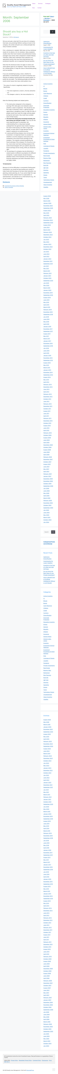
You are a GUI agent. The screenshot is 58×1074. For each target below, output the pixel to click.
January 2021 (47, 275)
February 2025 (47, 217)
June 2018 (46, 319)
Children (45, 96)
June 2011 (46, 413)
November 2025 (48, 205)
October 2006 (47, 483)
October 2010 (47, 423)
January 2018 (47, 326)
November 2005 (48, 503)
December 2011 (47, 406)
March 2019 (46, 307)
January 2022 (47, 259)
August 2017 (47, 333)
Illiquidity (45, 117)
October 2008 (47, 447)
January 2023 (47, 244)
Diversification (47, 103)
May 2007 (46, 469)
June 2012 (46, 401)
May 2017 (46, 336)
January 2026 (47, 203)
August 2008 (47, 449)
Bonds (45, 91)
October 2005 (47, 505)
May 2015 (46, 365)
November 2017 (47, 329)
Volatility (45, 187)
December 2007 (48, 459)
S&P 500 (45, 168)
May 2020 (46, 285)
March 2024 (46, 230)
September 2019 (48, 295)
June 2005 (46, 512)
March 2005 (46, 517)
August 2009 (47, 437)
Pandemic (46, 151)
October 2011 (47, 408)
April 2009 (46, 442)
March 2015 (46, 367)
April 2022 (46, 256)
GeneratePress (30, 1070)
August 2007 (47, 464)
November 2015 (47, 358)
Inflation (45, 119)
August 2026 (47, 196)
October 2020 (47, 278)
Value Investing (47, 184)
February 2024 (47, 232)
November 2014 (48, 372)
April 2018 (46, 324)
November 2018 (47, 312)
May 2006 (46, 493)
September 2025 (48, 208)
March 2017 (46, 338)
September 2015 (48, 360)
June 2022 (46, 254)
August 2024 (47, 225)
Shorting (45, 170)
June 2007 (46, 466)
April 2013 (46, 391)
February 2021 (47, 273)
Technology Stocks (48, 180)
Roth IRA (45, 165)
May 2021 (46, 268)
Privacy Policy (14, 1060)
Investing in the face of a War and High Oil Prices (49, 54)
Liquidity (45, 148)
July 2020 (46, 283)
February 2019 (47, 309)
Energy (45, 112)
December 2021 (47, 261)
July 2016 (46, 348)
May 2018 (46, 321)
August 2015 (47, 362)
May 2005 (46, 515)
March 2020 (46, 288)
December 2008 (48, 445)
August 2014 (47, 377)
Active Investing (47, 84)
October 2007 (47, 462)
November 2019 (48, 292)
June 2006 (46, 491)
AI (44, 86)
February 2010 (47, 433)
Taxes (45, 177)
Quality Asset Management (19, 5)
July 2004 (46, 522)
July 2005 (46, 510)
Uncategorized (47, 182)
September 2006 (48, 486)
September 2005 (48, 507)
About (33, 3)
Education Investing (49, 110)
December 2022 (48, 246)
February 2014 (47, 384)
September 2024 (48, 222)
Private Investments (49, 153)
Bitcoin (45, 88)
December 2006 (48, 478)
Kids (44, 143)
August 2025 (47, 210)
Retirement (46, 160)
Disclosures (45, 1060)
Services (40, 3)
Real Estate (46, 155)
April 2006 (46, 495)
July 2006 (46, 488)
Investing (46, 131)
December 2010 (47, 420)
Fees (33, 7)
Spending (46, 172)
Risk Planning (47, 163)
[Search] (52, 32)
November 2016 (48, 343)
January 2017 (47, 341)
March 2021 (46, 271)
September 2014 (48, 375)
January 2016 (47, 355)
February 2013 (47, 394)
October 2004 (47, 520)
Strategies (48, 3)
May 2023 (46, 242)
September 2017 (48, 331)
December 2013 (47, 387)
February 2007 (47, 474)
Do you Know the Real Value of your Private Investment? (49, 62)
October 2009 (47, 435)
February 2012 (47, 404)
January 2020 (47, 290)
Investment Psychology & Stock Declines (14, 185)
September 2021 (48, 263)
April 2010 (46, 430)
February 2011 (47, 418)
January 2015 (47, 370)
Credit (45, 98)
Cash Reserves (47, 93)
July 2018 (46, 317)
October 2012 (47, 399)
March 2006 (46, 498)
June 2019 (46, 300)
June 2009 (46, 440)
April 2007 (46, 471)
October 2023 (47, 237)
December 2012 (47, 396)
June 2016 (46, 350)
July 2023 (46, 239)
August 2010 (47, 425)
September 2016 (48, 346)
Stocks (45, 175)
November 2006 (48, 481)
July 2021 (46, 266)
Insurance (46, 122)
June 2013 (46, 389)
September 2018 (48, 314)
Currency (46, 100)
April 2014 (46, 382)
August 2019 (47, 297)
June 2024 (46, 227)
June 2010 (46, 428)
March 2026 (46, 201)
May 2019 (46, 302)
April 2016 (46, 353)
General (45, 114)
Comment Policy (37, 1060)
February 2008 (47, 457)
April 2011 (46, 416)
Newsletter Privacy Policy (25, 1060)
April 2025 (46, 215)
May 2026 (46, 198)
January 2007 (47, 476)
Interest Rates (47, 124)
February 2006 (47, 500)
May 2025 (46, 213)
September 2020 (48, 280)
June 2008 (46, 452)
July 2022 (46, 251)
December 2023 (48, 234)
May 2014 (46, 379)
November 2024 (48, 220)
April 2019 (46, 304)
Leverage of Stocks (48, 146)
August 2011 (46, 411)
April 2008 (46, 454)
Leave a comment (8, 187)
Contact (39, 7)
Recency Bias (47, 158)
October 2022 (47, 249)
